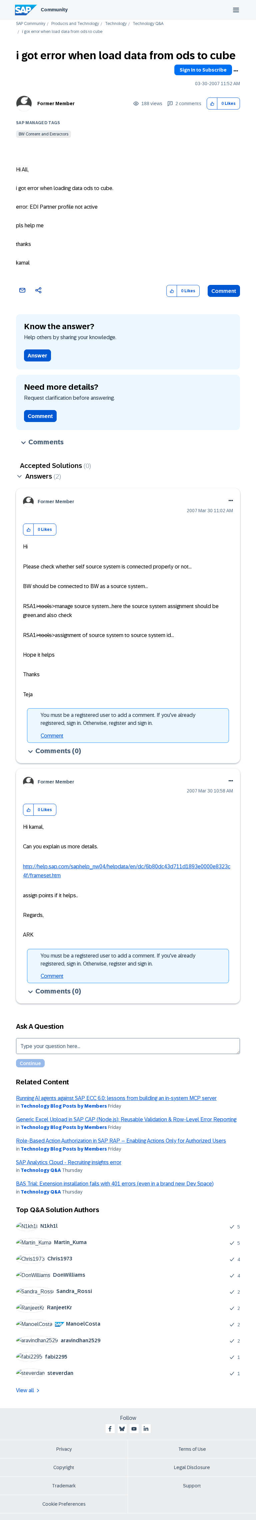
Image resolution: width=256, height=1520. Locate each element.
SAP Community (30, 24)
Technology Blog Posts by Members (64, 1106)
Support (192, 1485)
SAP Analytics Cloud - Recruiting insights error (68, 1162)
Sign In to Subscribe (203, 70)
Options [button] (235, 71)
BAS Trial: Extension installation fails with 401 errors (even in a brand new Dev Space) (115, 1184)
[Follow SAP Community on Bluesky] (122, 1428)
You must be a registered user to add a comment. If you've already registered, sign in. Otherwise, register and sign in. (118, 719)
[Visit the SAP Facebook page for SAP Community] (110, 1428)
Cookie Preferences (64, 1504)
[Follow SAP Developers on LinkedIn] (146, 1428)
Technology (116, 24)
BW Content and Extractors (43, 134)
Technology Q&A (148, 24)
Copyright (63, 1467)
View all (25, 1390)
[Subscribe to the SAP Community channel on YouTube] (134, 1428)
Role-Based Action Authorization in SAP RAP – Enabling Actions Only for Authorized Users (121, 1141)
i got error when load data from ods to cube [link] (62, 32)
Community (54, 9)
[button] (212, 103)
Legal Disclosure (192, 1467)
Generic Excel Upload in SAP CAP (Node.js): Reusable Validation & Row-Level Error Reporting (126, 1119)
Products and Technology (75, 24)
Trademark (64, 1485)
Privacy (64, 1449)
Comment (223, 291)
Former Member (56, 103)
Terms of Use (192, 1449)
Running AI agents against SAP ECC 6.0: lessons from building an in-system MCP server (116, 1098)
